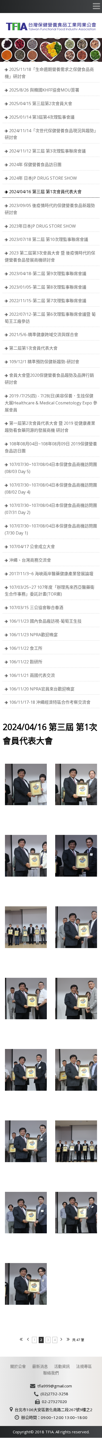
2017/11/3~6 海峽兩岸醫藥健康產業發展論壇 (51, 574)
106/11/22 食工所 (25, 648)
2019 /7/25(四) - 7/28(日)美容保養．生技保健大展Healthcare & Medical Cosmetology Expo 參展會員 (51, 403)
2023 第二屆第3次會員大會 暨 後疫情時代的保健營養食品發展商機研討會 (50, 256)
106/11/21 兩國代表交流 (32, 675)
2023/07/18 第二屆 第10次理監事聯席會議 (48, 239)
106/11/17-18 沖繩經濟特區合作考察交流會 (49, 702)
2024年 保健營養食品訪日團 (35, 164)
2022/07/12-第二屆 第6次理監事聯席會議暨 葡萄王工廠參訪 (50, 317)
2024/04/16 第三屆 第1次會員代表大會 (45, 192)
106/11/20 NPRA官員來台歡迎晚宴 (42, 689)
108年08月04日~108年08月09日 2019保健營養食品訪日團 (51, 447)
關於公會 (18, 1366)
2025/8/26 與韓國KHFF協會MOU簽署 (44, 90)
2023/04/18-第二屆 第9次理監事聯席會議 (47, 273)
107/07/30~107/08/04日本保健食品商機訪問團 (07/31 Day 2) (51, 508)
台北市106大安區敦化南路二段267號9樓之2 (53, 1409)
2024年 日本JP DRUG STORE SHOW (43, 178)
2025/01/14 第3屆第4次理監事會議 (42, 117)
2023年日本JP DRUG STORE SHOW (42, 226)
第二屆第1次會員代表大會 (33, 348)
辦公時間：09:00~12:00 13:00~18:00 (54, 1417)
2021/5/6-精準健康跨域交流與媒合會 (43, 334)
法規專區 (84, 1366)
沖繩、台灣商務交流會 (30, 560)
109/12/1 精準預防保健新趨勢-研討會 (44, 362)
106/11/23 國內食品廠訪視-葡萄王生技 (45, 621)
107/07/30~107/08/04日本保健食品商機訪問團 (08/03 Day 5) (51, 468)
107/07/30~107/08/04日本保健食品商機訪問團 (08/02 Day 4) (51, 488)
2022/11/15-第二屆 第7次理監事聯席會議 (47, 301)
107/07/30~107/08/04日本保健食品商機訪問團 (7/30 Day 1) (51, 529)
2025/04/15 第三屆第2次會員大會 (40, 103)
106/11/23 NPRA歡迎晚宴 (33, 635)
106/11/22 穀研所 (25, 662)
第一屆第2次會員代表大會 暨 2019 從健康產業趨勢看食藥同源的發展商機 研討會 (50, 426)
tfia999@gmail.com (54, 1385)
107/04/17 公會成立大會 (32, 546)
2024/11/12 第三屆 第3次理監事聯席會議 (47, 151)
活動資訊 (62, 1366)
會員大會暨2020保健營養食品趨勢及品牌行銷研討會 (49, 378)
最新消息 (40, 1366)
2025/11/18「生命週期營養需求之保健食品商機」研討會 (49, 72)
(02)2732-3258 (54, 1393)
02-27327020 (54, 1401)
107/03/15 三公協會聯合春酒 (36, 607)
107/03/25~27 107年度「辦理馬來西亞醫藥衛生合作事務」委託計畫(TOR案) (49, 590)
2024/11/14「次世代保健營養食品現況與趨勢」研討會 (50, 134)
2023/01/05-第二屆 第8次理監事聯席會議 (47, 287)
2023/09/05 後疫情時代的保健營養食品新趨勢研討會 (50, 209)
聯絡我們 (51, 1372)
